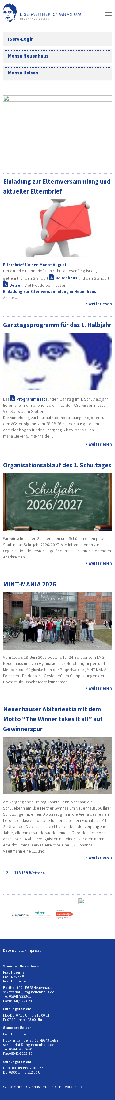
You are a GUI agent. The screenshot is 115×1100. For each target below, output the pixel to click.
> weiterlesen (98, 303)
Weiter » (37, 872)
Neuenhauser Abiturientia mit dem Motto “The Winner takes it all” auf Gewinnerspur (52, 719)
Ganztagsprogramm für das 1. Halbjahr (57, 324)
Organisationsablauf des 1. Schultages (57, 465)
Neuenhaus (66, 278)
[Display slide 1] (75, 157)
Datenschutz (13, 950)
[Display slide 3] (84, 157)
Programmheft (31, 399)
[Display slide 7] (102, 157)
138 (17, 872)
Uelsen (16, 285)
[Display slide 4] (88, 157)
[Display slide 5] (93, 157)
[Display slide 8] (107, 157)
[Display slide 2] (79, 157)
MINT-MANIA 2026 (29, 584)
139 (24, 872)
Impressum (36, 950)
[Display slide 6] (98, 157)
